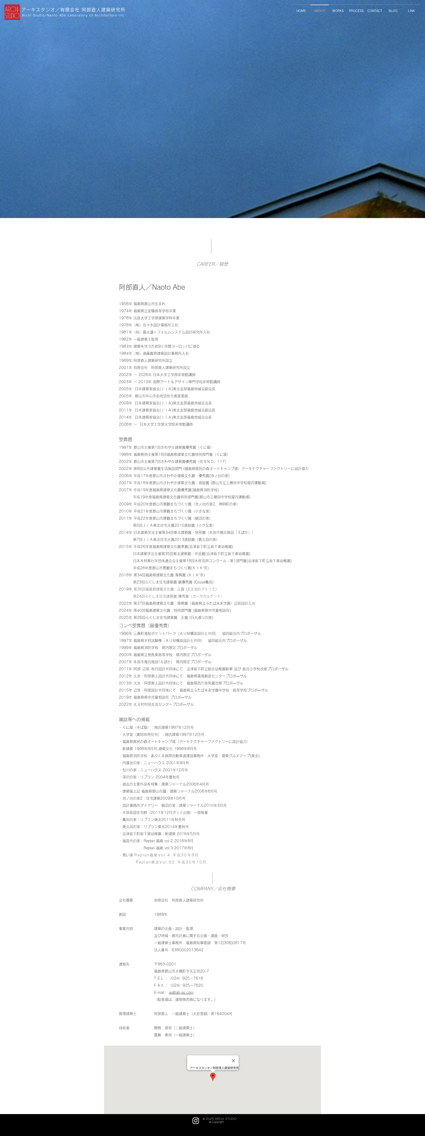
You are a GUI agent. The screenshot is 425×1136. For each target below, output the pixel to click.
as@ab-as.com (181, 992)
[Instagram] (195, 1120)
